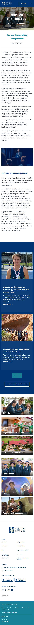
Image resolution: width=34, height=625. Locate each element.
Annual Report (5, 616)
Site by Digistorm (5, 621)
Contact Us (20, 554)
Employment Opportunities (5, 555)
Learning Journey (18, 23)
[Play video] (17, 158)
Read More (7, 304)
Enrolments (5, 546)
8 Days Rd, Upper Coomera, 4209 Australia (15, 567)
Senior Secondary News (16, 384)
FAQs (3, 550)
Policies (3, 618)
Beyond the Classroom (23, 550)
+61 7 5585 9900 (8, 570)
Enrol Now (23, 3)
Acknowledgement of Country (22, 559)
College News (20, 542)
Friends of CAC (20, 546)
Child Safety (4, 619)
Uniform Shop (5, 558)
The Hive (4, 542)
